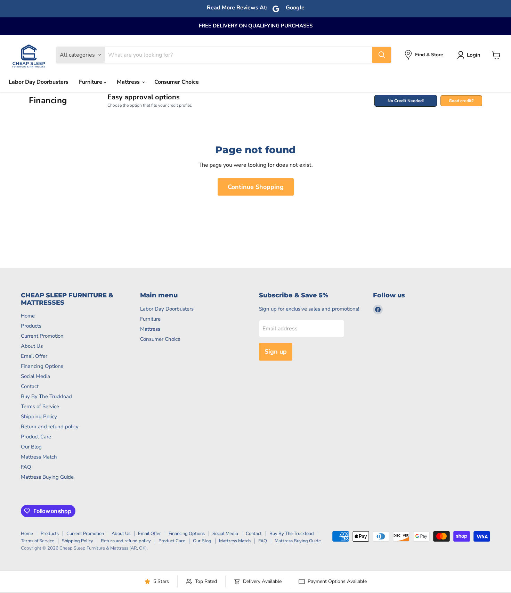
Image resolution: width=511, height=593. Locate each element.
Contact (30, 386)
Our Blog (31, 446)
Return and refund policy (50, 426)
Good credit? (461, 101)
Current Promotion (42, 335)
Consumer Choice (176, 82)
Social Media (35, 376)
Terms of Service (40, 406)
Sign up (276, 351)
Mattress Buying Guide (47, 476)
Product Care (36, 436)
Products (31, 325)
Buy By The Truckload (46, 396)
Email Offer (34, 356)
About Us (32, 346)
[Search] (381, 55)
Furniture (91, 82)
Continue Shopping (256, 187)
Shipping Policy (39, 416)
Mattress (129, 82)
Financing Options (42, 366)
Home (28, 315)
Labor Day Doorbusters (38, 82)
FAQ (26, 466)
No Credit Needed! (406, 101)
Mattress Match (39, 456)
